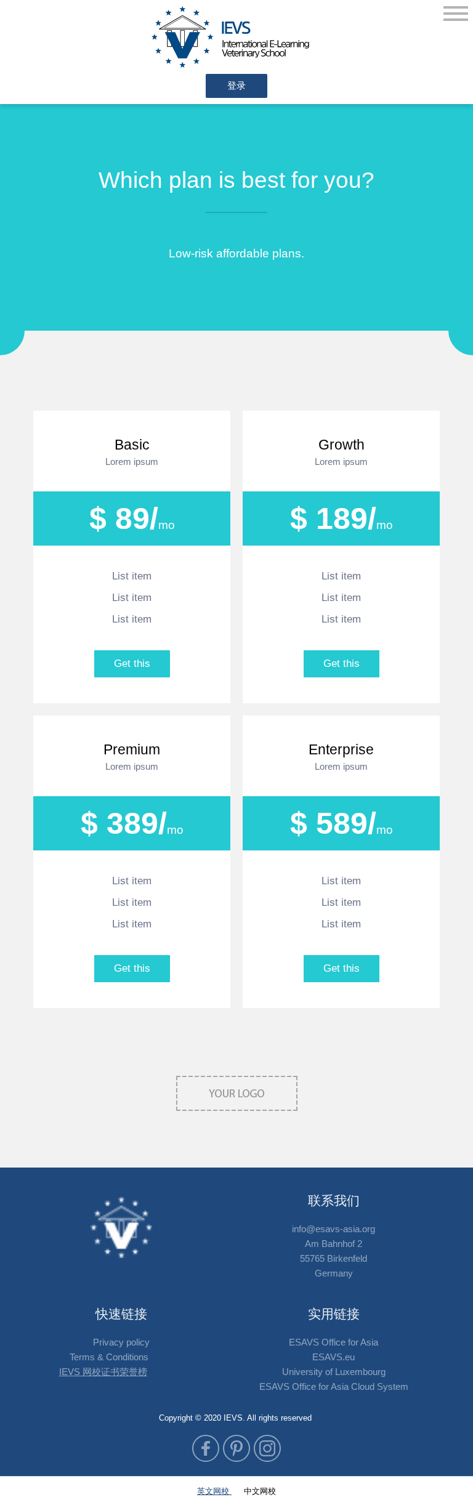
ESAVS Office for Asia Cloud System (333, 1386)
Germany (334, 1273)
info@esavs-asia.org (333, 1229)
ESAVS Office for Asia (333, 1342)
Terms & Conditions (109, 1357)
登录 (236, 85)
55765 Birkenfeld (333, 1258)
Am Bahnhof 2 (333, 1243)
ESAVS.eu (333, 1357)
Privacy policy (121, 1342)
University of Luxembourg (334, 1371)
